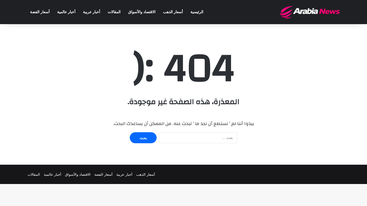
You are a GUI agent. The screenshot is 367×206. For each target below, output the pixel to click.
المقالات (114, 12)
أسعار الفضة (40, 12)
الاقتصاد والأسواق (142, 12)
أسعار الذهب (173, 12)
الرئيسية (196, 12)
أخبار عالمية (66, 12)
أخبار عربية (91, 12)
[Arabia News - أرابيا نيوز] (310, 12)
